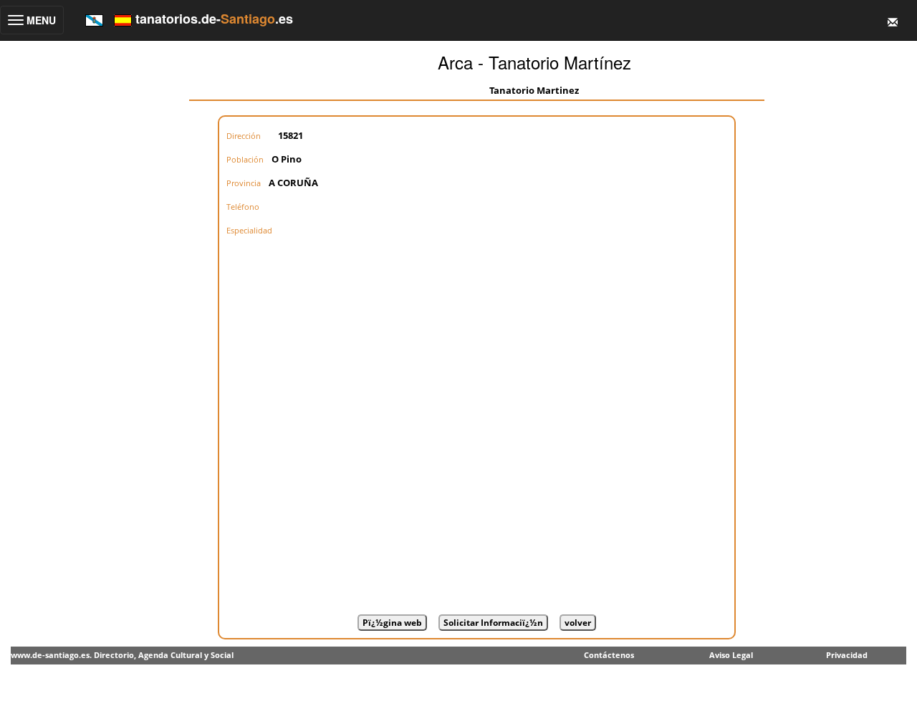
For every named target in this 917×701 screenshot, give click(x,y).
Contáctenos (609, 654)
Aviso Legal (731, 654)
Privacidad (847, 654)
